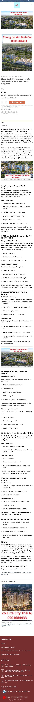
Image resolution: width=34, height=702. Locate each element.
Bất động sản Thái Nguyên (16, 76)
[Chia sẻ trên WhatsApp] (2, 112)
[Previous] (2, 30)
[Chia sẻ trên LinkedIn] (17, 112)
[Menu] (2, 5)
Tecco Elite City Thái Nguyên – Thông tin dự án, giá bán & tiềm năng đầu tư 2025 (17, 624)
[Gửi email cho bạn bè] (11, 112)
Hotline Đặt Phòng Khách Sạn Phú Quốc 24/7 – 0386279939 (18, 676)
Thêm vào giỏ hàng (16, 102)
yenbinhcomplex (7, 109)
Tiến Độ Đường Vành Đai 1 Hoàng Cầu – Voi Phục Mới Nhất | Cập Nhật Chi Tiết (17, 670)
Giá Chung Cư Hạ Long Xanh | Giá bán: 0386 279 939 (19, 681)
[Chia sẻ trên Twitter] (8, 112)
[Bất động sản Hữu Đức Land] (17, 5)
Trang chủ (4, 76)
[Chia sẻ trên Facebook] (5, 112)
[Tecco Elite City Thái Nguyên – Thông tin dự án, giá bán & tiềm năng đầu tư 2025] (17, 602)
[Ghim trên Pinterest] (14, 112)
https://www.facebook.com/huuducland (18, 569)
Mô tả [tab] (2, 122)
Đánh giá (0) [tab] (4, 125)
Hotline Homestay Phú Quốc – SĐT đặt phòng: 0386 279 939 (18, 665)
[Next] (7, 30)
